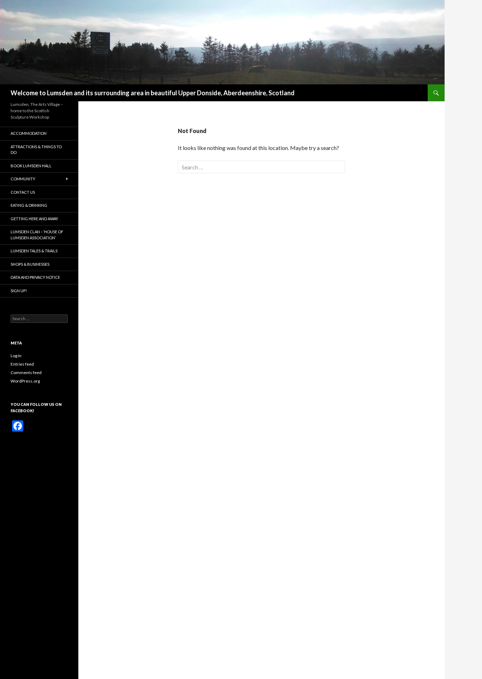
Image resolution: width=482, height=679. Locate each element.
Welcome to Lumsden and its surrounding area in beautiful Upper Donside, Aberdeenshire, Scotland (153, 93)
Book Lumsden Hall (31, 165)
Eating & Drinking (29, 205)
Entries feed (22, 364)
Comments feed (26, 372)
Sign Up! (19, 290)
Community (23, 178)
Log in (16, 355)
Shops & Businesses (30, 264)
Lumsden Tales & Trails (34, 250)
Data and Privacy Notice (35, 277)
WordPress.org (25, 381)
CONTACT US (23, 192)
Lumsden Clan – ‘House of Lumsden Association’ (37, 234)
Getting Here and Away (34, 218)
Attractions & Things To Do (36, 149)
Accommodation (29, 133)
